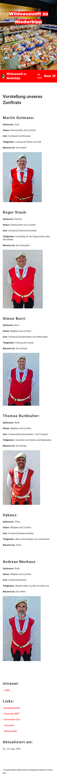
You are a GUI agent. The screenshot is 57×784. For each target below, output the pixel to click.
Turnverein (9, 725)
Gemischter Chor (12, 719)
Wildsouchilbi (10, 731)
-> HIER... (7, 690)
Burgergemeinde (12, 708)
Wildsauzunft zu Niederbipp (16, 76)
